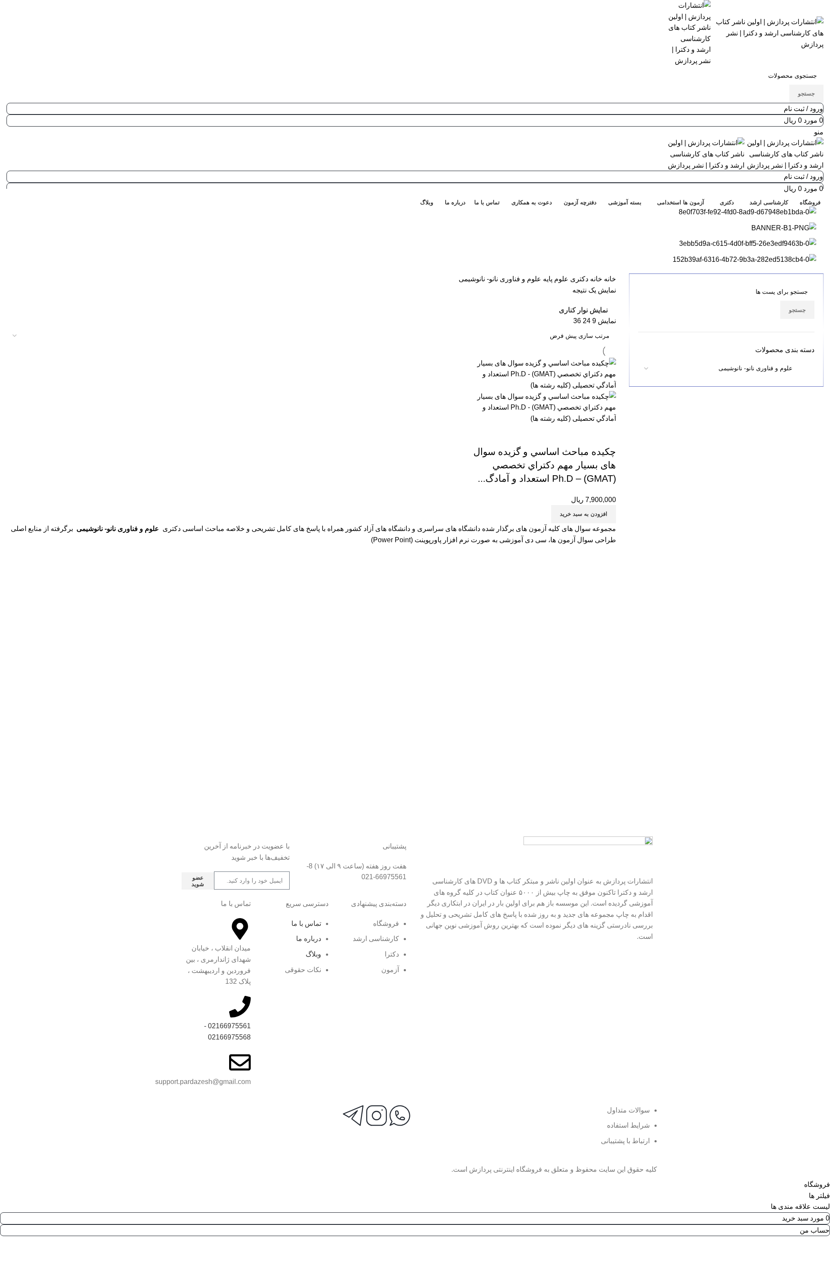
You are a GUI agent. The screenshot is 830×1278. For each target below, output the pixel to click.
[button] (583, 514)
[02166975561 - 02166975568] (240, 1006)
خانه (609, 279)
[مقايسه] (605, 434)
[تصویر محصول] (543, 406)
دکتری (578, 279)
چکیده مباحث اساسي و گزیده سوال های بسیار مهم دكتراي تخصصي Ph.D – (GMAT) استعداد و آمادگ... (544, 465)
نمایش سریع (582, 434)
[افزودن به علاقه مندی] (558, 434)
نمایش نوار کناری (583, 310)
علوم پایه (554, 279)
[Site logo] (767, 32)
